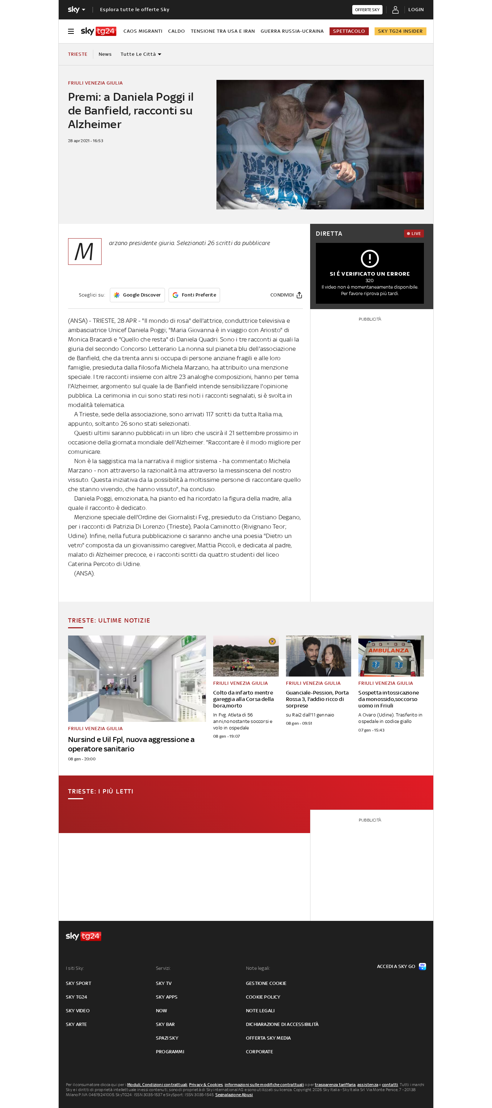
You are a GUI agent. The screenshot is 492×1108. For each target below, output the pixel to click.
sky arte (76, 1024)
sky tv (163, 983)
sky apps (167, 997)
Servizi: (163, 968)
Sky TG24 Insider (400, 31)
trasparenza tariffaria (335, 1084)
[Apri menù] (71, 31)
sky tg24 (77, 997)
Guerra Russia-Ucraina (292, 31)
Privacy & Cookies (206, 1084)
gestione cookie (266, 983)
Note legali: (258, 968)
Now (161, 1010)
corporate (259, 1051)
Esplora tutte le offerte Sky (135, 9)
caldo (176, 31)
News (105, 54)
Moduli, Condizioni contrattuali (157, 1084)
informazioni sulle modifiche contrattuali (264, 1084)
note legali (260, 1010)
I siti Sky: (75, 968)
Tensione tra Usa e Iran (223, 31)
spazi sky (167, 1038)
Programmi (170, 1051)
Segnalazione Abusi (234, 1094)
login (416, 9)
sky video (78, 1010)
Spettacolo (349, 31)
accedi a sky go (396, 966)
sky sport (78, 983)
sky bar (165, 1024)
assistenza (367, 1084)
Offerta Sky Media (268, 1038)
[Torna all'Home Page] (98, 31)
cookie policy (263, 997)
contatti (390, 1084)
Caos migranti (143, 31)
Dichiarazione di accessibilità (282, 1024)
